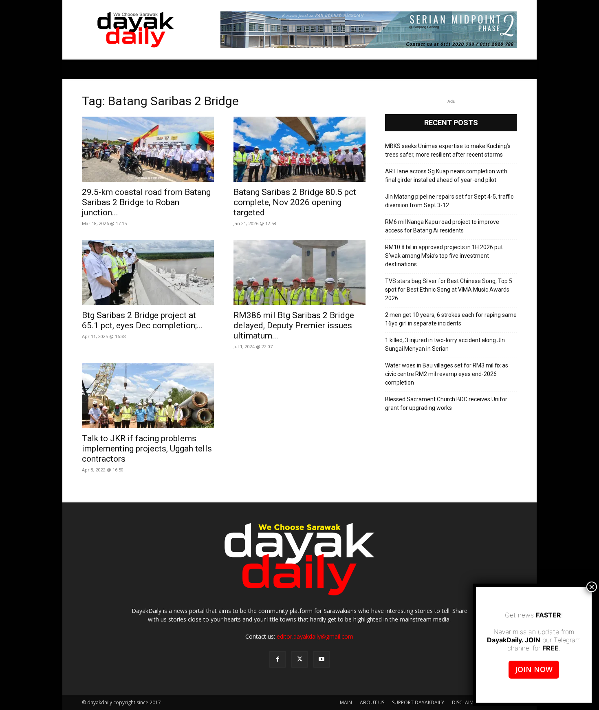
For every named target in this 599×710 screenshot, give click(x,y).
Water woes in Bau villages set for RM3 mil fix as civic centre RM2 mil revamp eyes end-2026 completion (446, 374)
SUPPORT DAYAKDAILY (418, 702)
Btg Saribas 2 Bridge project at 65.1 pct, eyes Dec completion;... (142, 320)
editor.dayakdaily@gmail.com (315, 636)
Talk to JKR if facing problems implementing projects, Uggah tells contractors (147, 449)
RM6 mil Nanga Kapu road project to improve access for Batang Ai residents (442, 226)
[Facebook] (277, 659)
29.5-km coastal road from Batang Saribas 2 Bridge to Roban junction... (146, 202)
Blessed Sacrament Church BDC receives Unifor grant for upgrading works (446, 403)
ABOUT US (372, 702)
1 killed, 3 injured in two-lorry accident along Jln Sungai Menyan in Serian (445, 344)
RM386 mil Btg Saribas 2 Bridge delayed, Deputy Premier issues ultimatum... (293, 325)
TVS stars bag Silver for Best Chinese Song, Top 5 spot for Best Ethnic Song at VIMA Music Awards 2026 (448, 289)
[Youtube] (321, 659)
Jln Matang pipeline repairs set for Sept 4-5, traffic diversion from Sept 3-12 (449, 200)
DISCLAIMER (465, 702)
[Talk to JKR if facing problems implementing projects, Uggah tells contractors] (148, 395)
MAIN (346, 702)
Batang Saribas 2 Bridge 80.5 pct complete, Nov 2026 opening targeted (294, 202)
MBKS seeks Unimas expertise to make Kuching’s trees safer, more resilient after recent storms (448, 150)
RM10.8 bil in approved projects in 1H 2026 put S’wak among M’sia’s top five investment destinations (444, 256)
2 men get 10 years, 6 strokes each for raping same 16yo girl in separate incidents (451, 319)
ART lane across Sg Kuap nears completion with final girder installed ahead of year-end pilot (446, 175)
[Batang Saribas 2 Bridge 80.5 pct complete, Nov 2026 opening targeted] (299, 149)
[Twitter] (299, 659)
